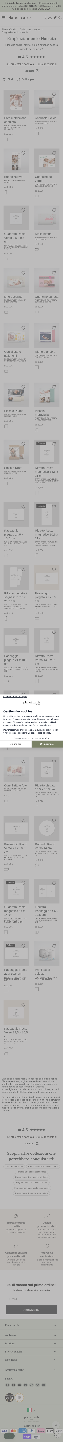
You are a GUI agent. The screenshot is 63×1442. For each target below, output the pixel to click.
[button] (9, 1436)
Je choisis (15, 744)
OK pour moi (47, 744)
